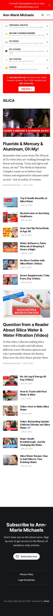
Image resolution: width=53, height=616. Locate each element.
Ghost (46, 601)
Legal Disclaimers (26, 580)
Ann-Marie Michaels (18, 15)
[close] (49, 5)
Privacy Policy (26, 574)
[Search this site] (42, 15)
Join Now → (26, 89)
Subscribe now (29, 556)
